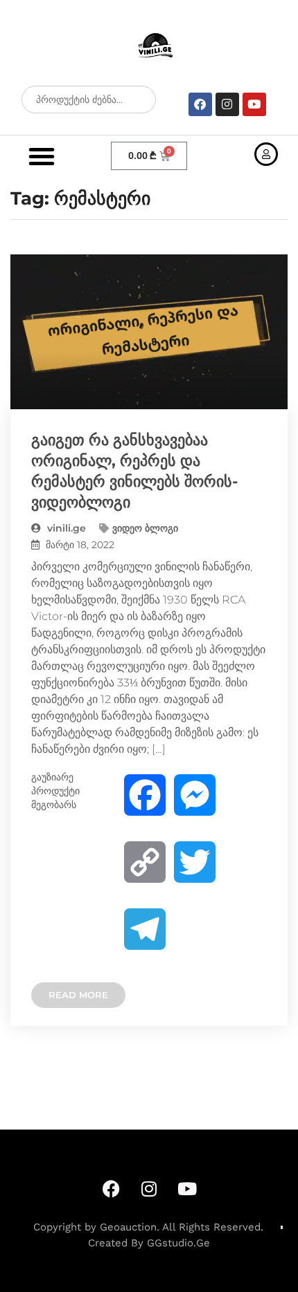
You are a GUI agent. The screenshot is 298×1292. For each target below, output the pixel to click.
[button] (41, 156)
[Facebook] (200, 104)
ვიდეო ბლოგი (145, 528)
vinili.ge (65, 528)
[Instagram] (227, 104)
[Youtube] (254, 104)
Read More (78, 994)
